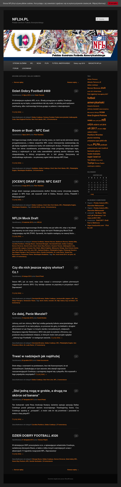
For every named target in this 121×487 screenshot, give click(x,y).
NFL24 (39, 222)
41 (76, 218)
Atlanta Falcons (50, 242)
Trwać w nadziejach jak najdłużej (36, 356)
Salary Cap (64, 300)
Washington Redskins (24, 170)
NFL (31, 63)
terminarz (72, 300)
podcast (103, 144)
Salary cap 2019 (79, 63)
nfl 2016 (103, 124)
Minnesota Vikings (58, 248)
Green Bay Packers (44, 246)
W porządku (113, 3)
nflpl (58, 300)
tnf (99, 156)
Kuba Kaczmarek (42, 360)
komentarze (52, 119)
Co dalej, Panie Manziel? (29, 313)
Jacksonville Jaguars (19, 248)
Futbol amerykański (62, 117)
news (89, 120)
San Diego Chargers (19, 252)
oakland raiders (92, 132)
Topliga (90, 162)
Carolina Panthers (18, 244)
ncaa (102, 112)
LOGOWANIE (26, 68)
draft (41, 300)
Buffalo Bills (73, 242)
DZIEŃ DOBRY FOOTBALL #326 (35, 435)
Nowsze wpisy (73, 82)
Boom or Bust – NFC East (30, 130)
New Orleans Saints (71, 248)
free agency (92, 94)
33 (76, 436)
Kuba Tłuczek (39, 95)
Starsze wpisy (17, 82)
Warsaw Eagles (99, 163)
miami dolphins (104, 109)
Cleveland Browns (55, 244)
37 (76, 314)
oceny (43, 207)
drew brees (97, 91)
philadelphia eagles (93, 141)
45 (76, 268)
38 (76, 181)
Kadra (46, 300)
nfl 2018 (99, 129)
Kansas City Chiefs (33, 248)
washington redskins (94, 166)
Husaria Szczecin (93, 106)
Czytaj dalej (17, 112)
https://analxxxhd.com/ (95, 225)
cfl (100, 82)
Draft (52, 168)
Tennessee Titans (27, 254)
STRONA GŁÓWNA (19, 63)
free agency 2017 (102, 94)
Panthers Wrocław (95, 134)
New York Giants (37, 119)
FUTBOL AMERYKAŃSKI (61, 63)
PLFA (47, 63)
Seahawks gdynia (93, 151)
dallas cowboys (92, 85)
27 (76, 391)
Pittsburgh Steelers (70, 250)
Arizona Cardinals (38, 242)
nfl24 (13, 256)
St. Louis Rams (59, 252)
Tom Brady (91, 160)
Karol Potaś (40, 276)
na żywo (70, 254)
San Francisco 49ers (33, 252)
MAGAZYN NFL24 (95, 63)
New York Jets (29, 250)
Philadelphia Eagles (69, 205)
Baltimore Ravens (62, 242)
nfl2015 (96, 124)
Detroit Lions (28, 246)
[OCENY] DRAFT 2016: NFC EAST (36, 181)
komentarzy (51, 207)
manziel (51, 300)
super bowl (92, 156)
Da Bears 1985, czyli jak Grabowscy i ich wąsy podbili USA (96, 215)
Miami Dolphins (46, 248)
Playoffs (90, 145)
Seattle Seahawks (47, 252)
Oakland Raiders (43, 250)
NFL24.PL (20, 19)
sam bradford (103, 148)
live (54, 254)
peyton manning (93, 137)
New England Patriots (23, 119)
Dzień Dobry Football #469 (31, 91)
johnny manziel (93, 109)
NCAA (39, 63)
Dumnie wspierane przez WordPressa (60, 479)
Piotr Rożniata (38, 135)
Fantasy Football (48, 117)
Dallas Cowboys (37, 117)
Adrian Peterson (92, 79)
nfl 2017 (92, 128)
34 (76, 91)
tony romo (99, 160)
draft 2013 (90, 91)
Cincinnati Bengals (42, 244)
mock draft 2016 (61, 254)
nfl (74, 254)
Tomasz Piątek (43, 440)
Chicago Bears (30, 244)
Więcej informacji (98, 3)
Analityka (35, 168)
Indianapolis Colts (69, 246)
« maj (92, 194)
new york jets (97, 120)
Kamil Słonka (41, 318)
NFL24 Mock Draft (25, 218)
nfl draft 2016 (35, 207)
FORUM (15, 68)
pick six (103, 140)
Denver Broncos (17, 246)
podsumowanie (92, 148)
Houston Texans (56, 246)
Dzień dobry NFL (71, 459)
